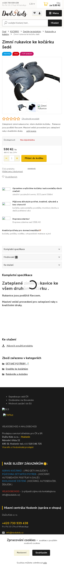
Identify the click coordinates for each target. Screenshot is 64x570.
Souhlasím (41, 552)
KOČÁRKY (14, 31)
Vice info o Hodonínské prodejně (17, 447)
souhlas (43, 540)
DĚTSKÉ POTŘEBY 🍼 (17, 363)
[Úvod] (14, 13)
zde (45, 562)
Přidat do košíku (34, 158)
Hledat (55, 22)
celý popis (31, 131)
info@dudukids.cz (14, 532)
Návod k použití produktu (19, 345)
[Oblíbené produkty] (34, 13)
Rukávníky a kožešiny (17, 374)
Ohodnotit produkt (30, 118)
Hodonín (25, 437)
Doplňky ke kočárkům (32, 31)
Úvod (4, 31)
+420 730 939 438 (10, 3)
